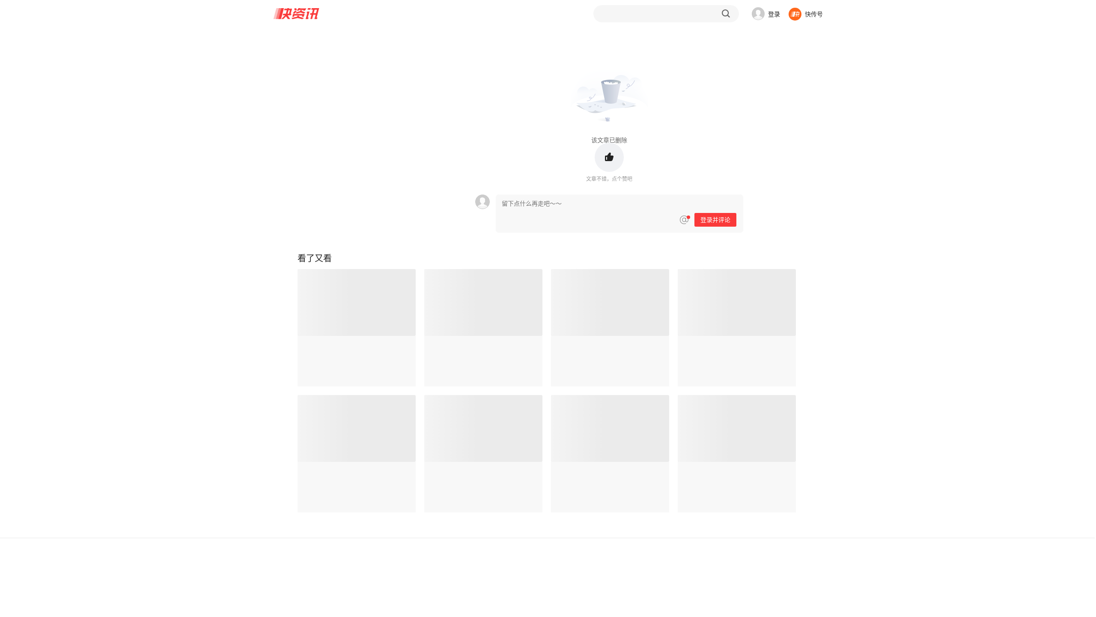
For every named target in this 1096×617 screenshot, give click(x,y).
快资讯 (296, 13)
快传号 (814, 13)
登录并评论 (715, 219)
